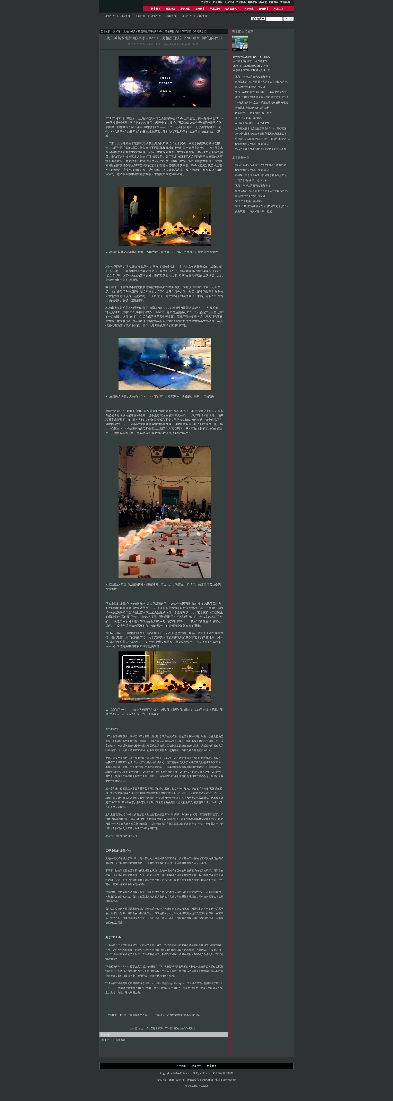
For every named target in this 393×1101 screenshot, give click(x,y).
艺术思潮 (215, 8)
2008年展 (141, 16)
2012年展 (202, 16)
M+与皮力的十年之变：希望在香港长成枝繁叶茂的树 (264, 102)
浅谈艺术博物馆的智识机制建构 (252, 107)
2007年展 (125, 16)
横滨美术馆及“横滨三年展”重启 (252, 144)
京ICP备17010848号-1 (196, 1086)
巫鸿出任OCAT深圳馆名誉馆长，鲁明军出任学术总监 (264, 138)
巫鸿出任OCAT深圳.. (185, 1028)
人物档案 (249, 8)
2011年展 (187, 16)
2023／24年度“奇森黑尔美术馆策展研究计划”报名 (262, 97)
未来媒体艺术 (232, 8)
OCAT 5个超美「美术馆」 (249, 118)
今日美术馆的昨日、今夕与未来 (250, 61)
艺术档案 (106, 31)
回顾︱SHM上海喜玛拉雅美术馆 (250, 65)
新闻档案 (170, 8)
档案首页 (156, 8)
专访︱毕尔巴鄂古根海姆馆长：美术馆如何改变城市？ (264, 92)
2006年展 (110, 16)
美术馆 (117, 31)
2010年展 (171, 16)
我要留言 (120, 1040)
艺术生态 (278, 8)
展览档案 (185, 8)
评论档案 (264, 8)
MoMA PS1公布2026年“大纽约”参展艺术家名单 (260, 149)
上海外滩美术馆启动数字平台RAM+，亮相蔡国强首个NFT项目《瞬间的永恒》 (278, 128)
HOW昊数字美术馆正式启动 (250, 87)
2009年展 (156, 16)
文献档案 (200, 8)
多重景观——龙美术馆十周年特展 (253, 113)
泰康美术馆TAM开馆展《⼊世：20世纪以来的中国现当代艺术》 (267, 70)
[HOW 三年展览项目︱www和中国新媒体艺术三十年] (240, 50)
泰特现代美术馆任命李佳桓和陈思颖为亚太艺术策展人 (262, 56)
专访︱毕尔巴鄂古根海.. (151, 1028)
